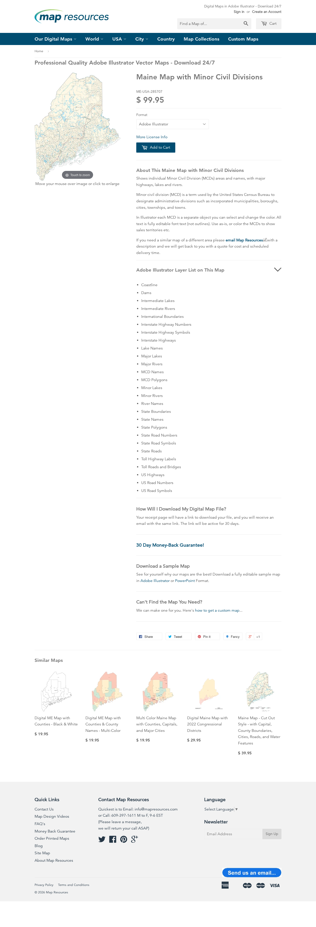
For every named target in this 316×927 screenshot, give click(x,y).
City (140, 39)
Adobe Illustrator (155, 580)
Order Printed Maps (52, 838)
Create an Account (266, 11)
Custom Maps (243, 39)
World (92, 39)
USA (117, 39)
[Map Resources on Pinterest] (123, 840)
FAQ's (40, 823)
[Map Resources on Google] (134, 840)
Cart (272, 23)
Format (141, 115)
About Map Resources (54, 860)
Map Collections (201, 39)
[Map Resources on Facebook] (113, 840)
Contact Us (44, 809)
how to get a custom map (217, 610)
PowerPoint (185, 580)
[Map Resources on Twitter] (102, 840)
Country (166, 39)
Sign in (239, 11)
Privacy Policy (44, 885)
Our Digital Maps (54, 39)
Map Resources (57, 892)
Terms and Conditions (73, 885)
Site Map (42, 853)
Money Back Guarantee (55, 831)
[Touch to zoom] (77, 126)
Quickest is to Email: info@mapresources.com (138, 809)
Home (39, 51)
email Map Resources (244, 240)
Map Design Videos (52, 816)
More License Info (151, 137)
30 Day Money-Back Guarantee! (170, 545)
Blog (39, 845)
